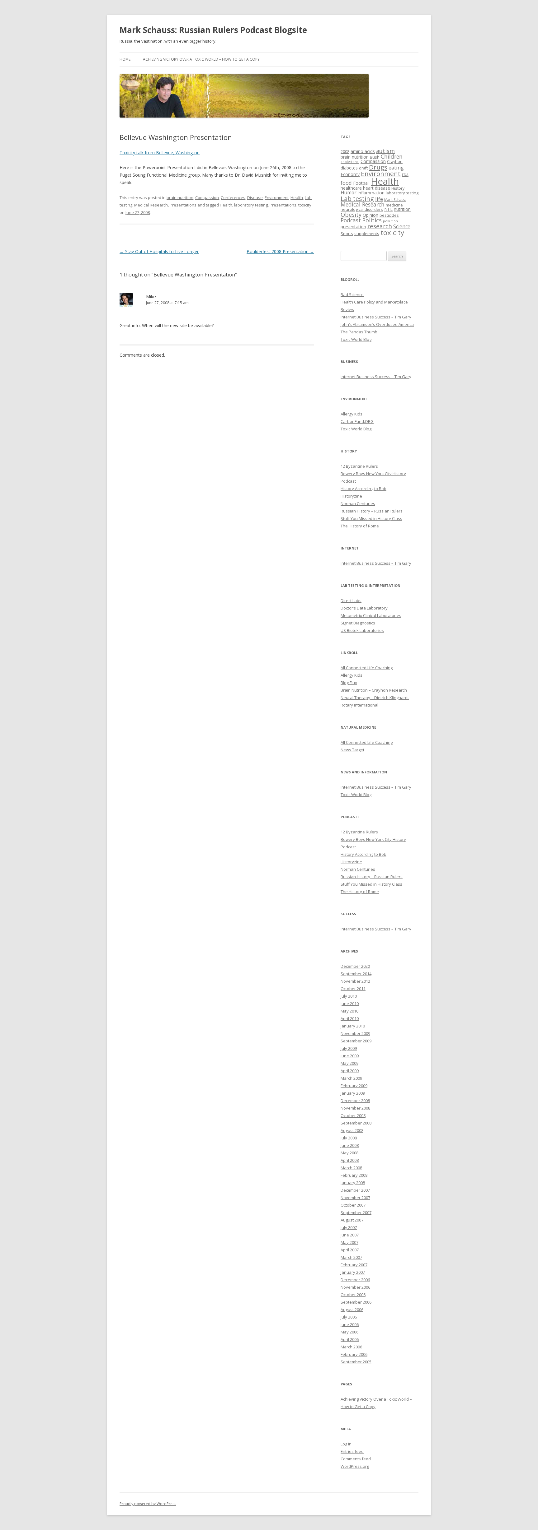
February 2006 (354, 1354)
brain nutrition (180, 197)
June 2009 (350, 1056)
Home (125, 59)
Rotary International (359, 705)
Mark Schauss (395, 199)
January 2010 (353, 1026)
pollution (390, 221)
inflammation (371, 193)
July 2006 (349, 1317)
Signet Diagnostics (358, 623)
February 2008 (354, 1175)
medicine (394, 205)
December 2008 (355, 1100)
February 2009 (354, 1085)
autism (385, 151)
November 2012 (355, 981)
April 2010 (350, 1018)
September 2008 (356, 1123)
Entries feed (352, 1451)
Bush (375, 157)
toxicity (304, 205)
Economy (350, 174)
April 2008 (350, 1160)
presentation (353, 227)
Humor (348, 192)
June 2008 (350, 1145)
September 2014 (356, 973)
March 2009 (351, 1078)
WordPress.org (355, 1466)
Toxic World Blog (356, 339)
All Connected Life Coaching (367, 667)
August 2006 (352, 1309)
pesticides (389, 215)
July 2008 (349, 1138)
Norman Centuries (358, 503)
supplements (366, 233)
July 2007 (349, 1227)
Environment (277, 197)
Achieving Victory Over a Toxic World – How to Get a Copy (201, 59)
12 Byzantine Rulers (359, 466)
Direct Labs (351, 600)
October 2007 (353, 1205)
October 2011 (353, 988)
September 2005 (356, 1362)
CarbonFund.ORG (357, 421)
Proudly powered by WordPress (148, 1503)
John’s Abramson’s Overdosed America (377, 324)
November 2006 (355, 1287)
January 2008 (353, 1182)
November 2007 (355, 1197)
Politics (372, 220)
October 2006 (353, 1294)
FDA (405, 175)
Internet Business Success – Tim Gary (376, 317)
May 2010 (349, 1011)
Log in (346, 1444)
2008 (345, 151)
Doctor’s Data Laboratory (364, 608)
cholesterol (350, 162)
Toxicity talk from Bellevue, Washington (160, 152)
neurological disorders (362, 209)
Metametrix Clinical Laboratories (371, 615)
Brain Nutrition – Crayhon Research (374, 690)
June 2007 (350, 1235)
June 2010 (350, 1003)
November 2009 (355, 1033)
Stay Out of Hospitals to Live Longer (159, 251)
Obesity (351, 214)
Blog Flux (349, 682)
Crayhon (395, 161)
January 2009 (353, 1093)
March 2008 (351, 1168)
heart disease (376, 188)
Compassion (207, 197)
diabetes (349, 168)
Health (296, 197)
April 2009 (350, 1070)
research (379, 226)
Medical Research (151, 205)
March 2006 (351, 1347)
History (397, 188)
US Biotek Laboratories (362, 630)
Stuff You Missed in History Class (371, 518)
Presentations (183, 205)
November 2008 (355, 1108)
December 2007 (355, 1190)
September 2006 (356, 1302)
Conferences (233, 197)
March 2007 (351, 1257)
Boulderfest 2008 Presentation (280, 251)
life (379, 198)
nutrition (402, 209)
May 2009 (349, 1063)
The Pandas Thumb (359, 332)
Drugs (378, 167)
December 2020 (355, 966)
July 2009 (349, 1048)
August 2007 (352, 1220)
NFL (388, 209)
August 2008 (352, 1130)
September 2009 (356, 1041)
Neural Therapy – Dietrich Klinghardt (375, 697)
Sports (347, 233)
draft (363, 168)
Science (401, 226)
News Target (352, 750)
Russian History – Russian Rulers (372, 511)
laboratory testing (251, 205)
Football (361, 183)
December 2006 (355, 1279)
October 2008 (353, 1115)
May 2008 (349, 1153)
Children (392, 156)
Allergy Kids (351, 414)
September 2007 (356, 1212)
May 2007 (349, 1242)
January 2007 (353, 1272)
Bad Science (352, 294)
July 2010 (349, 996)
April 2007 (350, 1250)
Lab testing (357, 198)
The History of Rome (360, 526)
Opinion (370, 215)
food (346, 182)
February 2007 (354, 1265)
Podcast (351, 220)
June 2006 (350, 1324)
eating (396, 167)
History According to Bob (363, 488)
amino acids (363, 151)
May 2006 (349, 1332)
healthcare (351, 188)
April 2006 (350, 1339)
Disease (255, 197)
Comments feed (356, 1459)
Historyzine (351, 496)
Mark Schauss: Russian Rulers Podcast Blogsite (213, 29)
